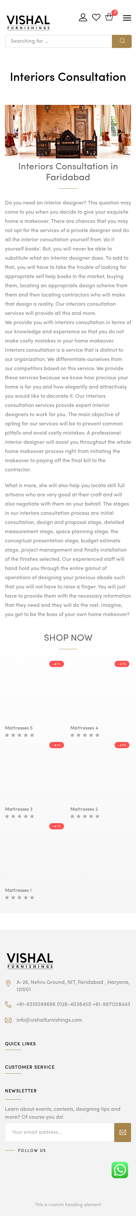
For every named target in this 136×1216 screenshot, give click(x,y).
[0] (109, 17)
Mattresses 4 (84, 728)
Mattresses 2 (84, 809)
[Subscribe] (122, 1132)
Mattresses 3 (18, 809)
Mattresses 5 (19, 728)
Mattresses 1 (18, 890)
